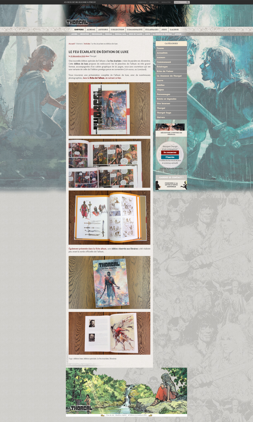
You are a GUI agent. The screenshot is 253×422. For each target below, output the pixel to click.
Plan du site (110, 415)
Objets (160, 89)
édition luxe (78, 359)
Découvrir (84, 34)
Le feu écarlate (103, 359)
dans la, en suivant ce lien (102, 78)
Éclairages (151, 29)
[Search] (187, 2)
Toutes (160, 48)
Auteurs (103, 29)
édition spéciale (90, 359)
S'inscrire (170, 157)
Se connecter (170, 152)
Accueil (74, 34)
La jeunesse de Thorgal (162, 34)
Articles (178, 34)
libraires (113, 359)
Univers (79, 29)
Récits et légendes (166, 99)
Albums (91, 29)
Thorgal (108, 34)
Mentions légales (121, 415)
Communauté (134, 29)
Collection (117, 29)
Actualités (162, 53)
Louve (147, 34)
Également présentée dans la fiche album (87, 249)
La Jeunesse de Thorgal (169, 76)
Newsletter (166, 2)
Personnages (97, 34)
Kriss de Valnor (135, 34)
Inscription (153, 2)
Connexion (142, 2)
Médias (160, 85)
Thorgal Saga (120, 34)
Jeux (164, 29)
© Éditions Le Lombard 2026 (137, 415)
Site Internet (163, 103)
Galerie (174, 29)
